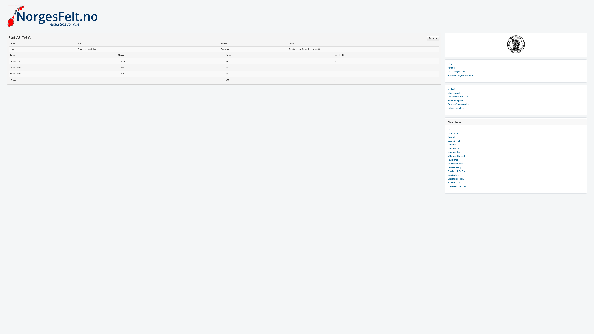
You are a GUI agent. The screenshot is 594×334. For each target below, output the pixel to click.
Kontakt (451, 67)
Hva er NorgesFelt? (456, 71)
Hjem (450, 63)
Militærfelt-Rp (454, 152)
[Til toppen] (589, 329)
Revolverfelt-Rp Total (457, 171)
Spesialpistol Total (456, 178)
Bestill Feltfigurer (455, 100)
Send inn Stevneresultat (458, 104)
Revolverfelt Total (455, 163)
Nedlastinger (453, 89)
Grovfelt (451, 137)
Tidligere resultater (456, 108)
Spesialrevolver (454, 182)
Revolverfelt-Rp (454, 167)
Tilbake (433, 38)
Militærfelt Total (455, 148)
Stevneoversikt (454, 93)
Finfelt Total (453, 133)
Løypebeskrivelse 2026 (458, 96)
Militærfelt (452, 144)
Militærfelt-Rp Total (456, 156)
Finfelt (450, 129)
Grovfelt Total (454, 140)
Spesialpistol (453, 174)
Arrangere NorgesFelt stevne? (461, 75)
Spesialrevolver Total (457, 186)
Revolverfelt (453, 159)
